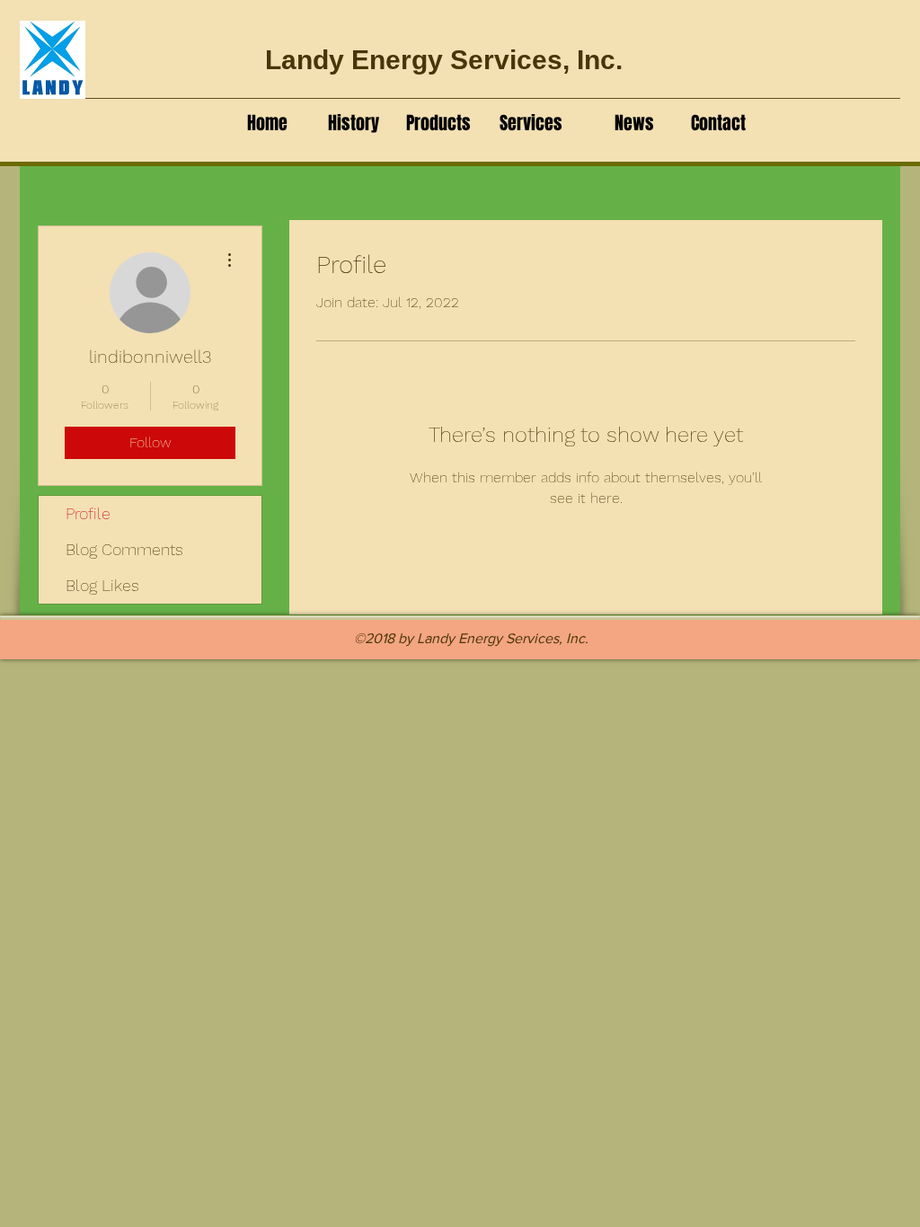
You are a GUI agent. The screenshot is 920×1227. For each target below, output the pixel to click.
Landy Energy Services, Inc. (444, 60)
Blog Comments (124, 549)
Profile (88, 513)
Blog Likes (102, 585)
